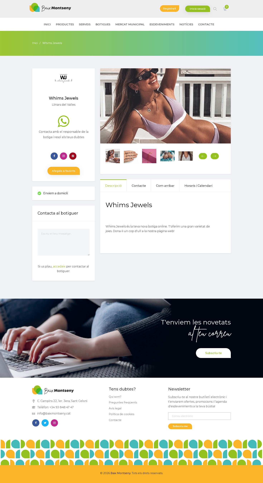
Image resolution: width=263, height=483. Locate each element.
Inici (35, 43)
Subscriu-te (213, 353)
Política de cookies (121, 414)
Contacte (115, 420)
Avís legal (115, 408)
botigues (103, 24)
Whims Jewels (52, 43)
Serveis (85, 24)
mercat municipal (130, 24)
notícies (186, 24)
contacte (206, 24)
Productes (65, 24)
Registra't (169, 8)
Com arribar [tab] (165, 185)
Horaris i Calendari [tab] (198, 185)
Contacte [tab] (139, 185)
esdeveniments (162, 24)
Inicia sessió (198, 8)
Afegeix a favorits (63, 171)
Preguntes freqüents (123, 402)
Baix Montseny (120, 473)
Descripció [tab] (113, 185)
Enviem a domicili (55, 193)
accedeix (59, 266)
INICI (47, 24)
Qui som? (115, 396)
